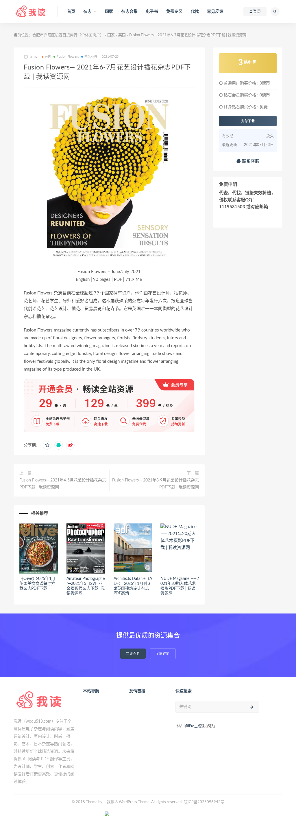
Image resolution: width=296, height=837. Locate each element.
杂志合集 (129, 12)
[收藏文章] (47, 445)
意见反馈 (215, 12)
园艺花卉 (90, 56)
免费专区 (174, 12)
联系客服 (250, 161)
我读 (110, 802)
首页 (71, 12)
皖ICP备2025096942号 (204, 802)
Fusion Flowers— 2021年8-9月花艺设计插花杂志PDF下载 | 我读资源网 (155, 483)
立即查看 (133, 653)
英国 (122, 35)
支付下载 (248, 121)
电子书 (152, 12)
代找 (195, 12)
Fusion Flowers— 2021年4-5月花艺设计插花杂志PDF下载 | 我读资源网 (62, 483)
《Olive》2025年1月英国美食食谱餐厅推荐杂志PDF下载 (37, 584)
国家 (109, 12)
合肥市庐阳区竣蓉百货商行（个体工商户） (68, 35)
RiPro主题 (193, 726)
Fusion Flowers (68, 56)
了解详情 (163, 653)
